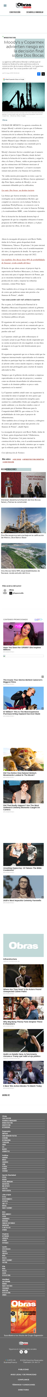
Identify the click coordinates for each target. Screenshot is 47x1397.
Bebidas (4, 1284)
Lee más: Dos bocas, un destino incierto (18, 190)
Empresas (5, 1133)
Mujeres (4, 1149)
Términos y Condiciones (23, 1385)
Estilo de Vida (6, 1293)
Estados (4, 1166)
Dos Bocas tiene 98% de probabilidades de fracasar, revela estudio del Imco (20, 572)
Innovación (5, 1225)
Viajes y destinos (7, 1286)
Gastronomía (6, 1281)
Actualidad (5, 1236)
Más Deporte (6, 1186)
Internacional (6, 1140)
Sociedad (5, 1171)
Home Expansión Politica (9, 1136)
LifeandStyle (6, 1151)
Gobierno (5, 1157)
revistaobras (21, 1351)
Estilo (4, 1197)
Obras (11, 590)
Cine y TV (4, 1203)
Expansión (6, 1131)
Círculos (5, 1253)
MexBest (5, 1279)
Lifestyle (4, 1188)
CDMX (3, 1164)
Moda (3, 1255)
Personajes (5, 1288)
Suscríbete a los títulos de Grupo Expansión (23, 1335)
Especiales (5, 1243)
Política (5, 1155)
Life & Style (6, 1195)
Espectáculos (6, 1249)
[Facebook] (38, 74)
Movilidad (5, 1221)
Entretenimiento (7, 1199)
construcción (9, 462)
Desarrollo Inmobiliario (35, 12)
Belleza (4, 1258)
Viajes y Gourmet (7, 1208)
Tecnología (5, 1142)
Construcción (14, 12)
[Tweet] (43, 74)
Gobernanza (5, 1219)
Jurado (4, 1295)
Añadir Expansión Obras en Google (14, 79)
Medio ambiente (6, 1214)
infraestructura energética (34, 459)
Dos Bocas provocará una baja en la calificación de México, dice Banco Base (22, 536)
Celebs (4, 1273)
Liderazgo (5, 1238)
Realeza (4, 1251)
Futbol (4, 1177)
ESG (3, 1147)
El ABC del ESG (6, 1227)
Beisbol (4, 1179)
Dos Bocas (17, 459)
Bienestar (5, 1290)
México (4, 1160)
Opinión (4, 1169)
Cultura (4, 1262)
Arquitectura (6, 1125)
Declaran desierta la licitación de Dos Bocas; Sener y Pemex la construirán (21, 501)
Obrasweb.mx (26, 1351)
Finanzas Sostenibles (8, 1223)
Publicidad (23, 1369)
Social (4, 1216)
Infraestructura (10, 37)
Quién (4, 1247)
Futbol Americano (7, 1182)
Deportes (5, 1201)
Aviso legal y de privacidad (23, 1375)
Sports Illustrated (9, 1175)
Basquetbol (5, 1184)
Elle (3, 1266)
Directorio (23, 1390)
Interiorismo (6, 1127)
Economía (5, 1138)
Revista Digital (6, 1190)
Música (4, 1206)
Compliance (23, 1380)
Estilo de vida (6, 1275)
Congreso (5, 1162)
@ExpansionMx (18, 593)
